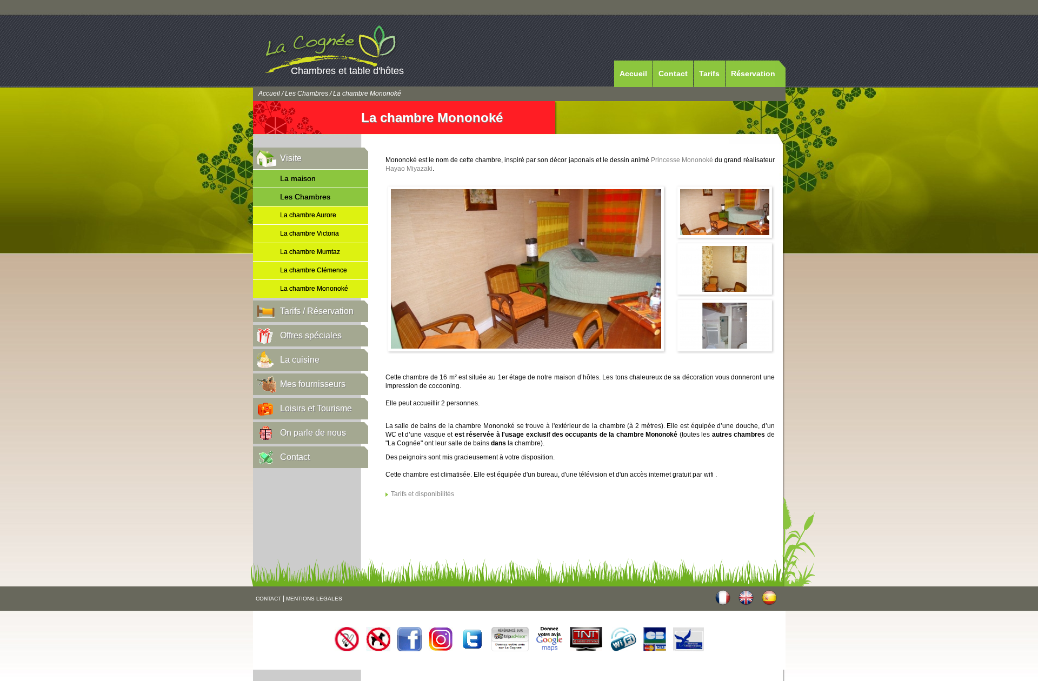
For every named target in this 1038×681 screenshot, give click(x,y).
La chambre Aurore (308, 215)
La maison (298, 178)
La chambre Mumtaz (310, 252)
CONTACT (268, 599)
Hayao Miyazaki (408, 168)
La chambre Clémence (313, 270)
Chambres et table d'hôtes (347, 70)
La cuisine (300, 359)
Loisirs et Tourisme (316, 408)
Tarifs (709, 73)
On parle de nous (313, 432)
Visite (291, 158)
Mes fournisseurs (312, 384)
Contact (673, 73)
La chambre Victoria (309, 233)
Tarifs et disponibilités (422, 494)
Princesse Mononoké (682, 160)
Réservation (753, 73)
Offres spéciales (311, 335)
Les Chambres (306, 93)
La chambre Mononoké (314, 288)
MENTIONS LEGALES (314, 599)
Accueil (633, 73)
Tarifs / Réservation (317, 311)
